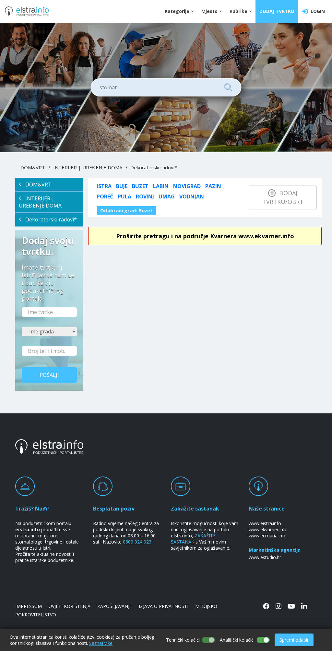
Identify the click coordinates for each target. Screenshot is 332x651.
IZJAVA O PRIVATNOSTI (163, 606)
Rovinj (145, 196)
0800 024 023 (137, 542)
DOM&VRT (32, 167)
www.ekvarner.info (268, 529)
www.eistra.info (265, 523)
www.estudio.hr (265, 557)
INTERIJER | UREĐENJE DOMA (87, 167)
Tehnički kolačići (183, 640)
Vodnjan (191, 196)
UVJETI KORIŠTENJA (69, 606)
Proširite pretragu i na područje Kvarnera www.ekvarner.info (205, 236)
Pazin (213, 186)
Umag (167, 196)
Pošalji (49, 374)
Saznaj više (101, 643)
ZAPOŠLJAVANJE (114, 606)
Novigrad (187, 186)
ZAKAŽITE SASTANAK (193, 539)
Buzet (140, 186)
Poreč (105, 196)
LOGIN (316, 11)
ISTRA (104, 186)
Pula (124, 196)
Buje (121, 186)
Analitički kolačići (237, 640)
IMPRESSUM (28, 606)
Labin (161, 186)
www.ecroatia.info (268, 536)
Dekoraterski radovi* (153, 167)
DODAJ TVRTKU (276, 11)
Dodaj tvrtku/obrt (282, 197)
